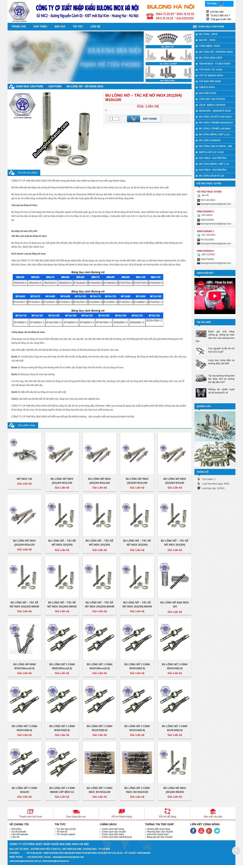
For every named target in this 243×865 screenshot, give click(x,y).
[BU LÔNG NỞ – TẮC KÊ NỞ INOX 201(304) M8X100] (174, 515)
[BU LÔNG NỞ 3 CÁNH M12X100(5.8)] (174, 701)
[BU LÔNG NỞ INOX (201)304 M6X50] (174, 763)
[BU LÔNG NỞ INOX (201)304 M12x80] (174, 453)
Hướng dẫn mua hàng (158, 829)
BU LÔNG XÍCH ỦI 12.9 (211, 175)
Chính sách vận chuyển (114, 831)
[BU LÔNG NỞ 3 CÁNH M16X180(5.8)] (137, 639)
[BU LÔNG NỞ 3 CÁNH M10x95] (24, 763)
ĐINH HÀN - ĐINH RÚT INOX (215, 111)
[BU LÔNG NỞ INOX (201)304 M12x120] (99, 453)
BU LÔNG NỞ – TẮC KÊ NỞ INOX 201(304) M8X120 (137, 544)
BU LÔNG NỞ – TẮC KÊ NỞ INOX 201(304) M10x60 (99, 544)
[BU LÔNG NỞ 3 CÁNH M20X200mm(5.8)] (62, 639)
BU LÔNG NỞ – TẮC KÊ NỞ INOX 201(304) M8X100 (175, 544)
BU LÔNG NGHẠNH (209, 140)
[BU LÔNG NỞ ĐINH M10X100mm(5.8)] (24, 639)
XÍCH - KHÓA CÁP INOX (212, 105)
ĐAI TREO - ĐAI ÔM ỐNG (213, 158)
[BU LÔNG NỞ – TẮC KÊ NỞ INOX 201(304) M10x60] (99, 515)
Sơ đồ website (18, 831)
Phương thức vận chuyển (160, 831)
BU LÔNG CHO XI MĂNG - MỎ (215, 146)
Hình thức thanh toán (158, 834)
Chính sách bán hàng (113, 829)
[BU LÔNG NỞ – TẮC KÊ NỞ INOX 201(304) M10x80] (62, 515)
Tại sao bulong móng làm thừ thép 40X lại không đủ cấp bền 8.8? (221, 379)
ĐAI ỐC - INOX (207, 40)
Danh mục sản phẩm (29, 86)
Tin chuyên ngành (66, 834)
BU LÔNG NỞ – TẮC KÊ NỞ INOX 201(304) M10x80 (62, 544)
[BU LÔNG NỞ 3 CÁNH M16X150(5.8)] (174, 639)
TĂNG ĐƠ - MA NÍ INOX (212, 99)
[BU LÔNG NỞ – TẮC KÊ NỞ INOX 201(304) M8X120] (137, 515)
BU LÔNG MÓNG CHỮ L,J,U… (215, 134)
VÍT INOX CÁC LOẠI (210, 69)
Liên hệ (15, 837)
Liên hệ (95, 26)
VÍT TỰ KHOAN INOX (211, 75)
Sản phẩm (55, 86)
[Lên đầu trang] (236, 850)
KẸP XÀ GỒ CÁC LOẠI (211, 152)
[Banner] (121, 11)
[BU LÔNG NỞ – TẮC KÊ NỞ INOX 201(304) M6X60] (137, 577)
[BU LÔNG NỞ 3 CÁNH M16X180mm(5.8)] (99, 639)
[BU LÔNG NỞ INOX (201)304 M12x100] (137, 453)
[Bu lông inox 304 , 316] (169, 73)
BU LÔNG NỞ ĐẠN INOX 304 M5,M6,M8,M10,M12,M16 (174, 606)
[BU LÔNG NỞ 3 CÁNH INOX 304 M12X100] (137, 763)
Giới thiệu (40, 26)
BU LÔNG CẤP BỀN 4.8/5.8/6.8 (214, 128)
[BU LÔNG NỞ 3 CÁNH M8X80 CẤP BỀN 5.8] (62, 763)
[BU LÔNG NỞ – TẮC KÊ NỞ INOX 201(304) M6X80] (99, 577)
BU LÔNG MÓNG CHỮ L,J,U (214, 164)
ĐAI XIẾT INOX (207, 93)
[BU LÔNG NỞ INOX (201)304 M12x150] (62, 453)
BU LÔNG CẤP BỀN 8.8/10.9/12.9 (216, 122)
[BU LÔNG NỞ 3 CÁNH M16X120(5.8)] (62, 701)
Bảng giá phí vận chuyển (160, 837)
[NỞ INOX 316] (24, 453)
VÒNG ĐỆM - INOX (209, 46)
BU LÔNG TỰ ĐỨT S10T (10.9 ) (215, 116)
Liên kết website (19, 834)
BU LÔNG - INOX (208, 34)
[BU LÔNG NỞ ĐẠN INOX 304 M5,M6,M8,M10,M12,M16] (174, 577)
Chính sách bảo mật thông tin (117, 837)
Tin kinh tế (62, 831)
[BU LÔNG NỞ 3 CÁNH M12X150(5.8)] (99, 701)
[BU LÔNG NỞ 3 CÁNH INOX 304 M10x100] (99, 763)
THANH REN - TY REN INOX (214, 63)
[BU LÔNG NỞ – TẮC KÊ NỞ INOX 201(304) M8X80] (24, 577)
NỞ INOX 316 (24, 478)
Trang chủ (18, 26)
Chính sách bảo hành (113, 834)
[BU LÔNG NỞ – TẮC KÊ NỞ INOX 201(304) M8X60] (62, 577)
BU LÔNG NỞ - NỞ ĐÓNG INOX (85, 86)
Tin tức (78, 26)
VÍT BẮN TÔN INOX (210, 81)
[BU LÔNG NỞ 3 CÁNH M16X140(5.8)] (24, 701)
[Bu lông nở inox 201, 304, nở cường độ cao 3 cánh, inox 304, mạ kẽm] (169, 39)
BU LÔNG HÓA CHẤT (210, 57)
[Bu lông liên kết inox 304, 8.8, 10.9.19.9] (169, 56)
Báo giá (60, 26)
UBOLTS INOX (207, 87)
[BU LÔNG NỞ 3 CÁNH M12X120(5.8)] (137, 701)
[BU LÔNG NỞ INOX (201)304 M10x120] (24, 515)
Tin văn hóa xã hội (66, 829)
